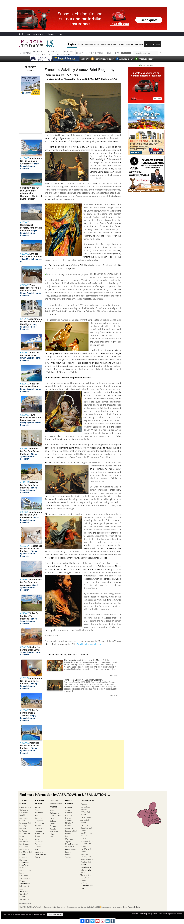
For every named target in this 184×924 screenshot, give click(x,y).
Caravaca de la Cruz (55, 816)
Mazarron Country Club (85, 855)
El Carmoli (23, 812)
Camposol (39, 820)
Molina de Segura (69, 840)
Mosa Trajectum (71, 844)
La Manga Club (25, 823)
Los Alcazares (24, 841)
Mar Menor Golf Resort (26, 853)
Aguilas (38, 807)
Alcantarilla (69, 812)
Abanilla (68, 807)
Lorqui (67, 836)
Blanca (68, 818)
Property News (96, 53)
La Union (23, 839)
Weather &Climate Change (39, 52)
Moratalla (54, 831)
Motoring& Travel (68, 52)
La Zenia (83, 883)
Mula (52, 834)
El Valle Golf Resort (70, 824)
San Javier (139, 44)
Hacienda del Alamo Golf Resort (40, 833)
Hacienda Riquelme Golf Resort (71, 831)
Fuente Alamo (40, 828)
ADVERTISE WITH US (40, 34)
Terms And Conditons (138, 914)
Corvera (68, 820)
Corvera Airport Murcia (74, 907)
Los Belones (24, 844)
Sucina (67, 857)
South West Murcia (40, 802)
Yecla (52, 837)
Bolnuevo (38, 818)
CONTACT (28, 34)
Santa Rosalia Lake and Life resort (24, 886)
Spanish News (113, 53)
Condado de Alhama (39, 824)
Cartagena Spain (50, 907)
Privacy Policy (152, 914)
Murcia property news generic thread (114, 907)
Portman (22, 868)
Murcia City (70, 847)
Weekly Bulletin (134, 907)
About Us (166, 914)
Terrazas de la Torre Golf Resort (24, 894)
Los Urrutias (24, 849)
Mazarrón (129, 44)
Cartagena (23, 810)
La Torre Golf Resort (24, 834)
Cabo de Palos (25, 807)
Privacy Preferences (55, 914)
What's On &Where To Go (54, 52)
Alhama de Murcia (92, 44)
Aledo (37, 810)
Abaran (68, 810)
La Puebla (23, 831)
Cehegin (53, 821)
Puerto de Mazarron (39, 845)
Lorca (110, 44)
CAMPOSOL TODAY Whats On (30, 907)
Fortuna (53, 826)
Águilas (81, 44)
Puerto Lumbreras (39, 850)
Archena (68, 815)
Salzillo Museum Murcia (89, 644)
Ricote (67, 854)
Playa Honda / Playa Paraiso (24, 863)
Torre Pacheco (25, 899)
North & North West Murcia (56, 803)
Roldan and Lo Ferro (25, 871)
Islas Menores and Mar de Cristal (24, 818)
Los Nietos (23, 847)
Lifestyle (80, 53)
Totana (37, 857)
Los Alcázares (118, 44)
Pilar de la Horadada (23, 858)
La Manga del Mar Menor (24, 827)
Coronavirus (61, 907)
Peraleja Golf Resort (70, 850)
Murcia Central (69, 802)
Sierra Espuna (40, 854)
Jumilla (103, 44)
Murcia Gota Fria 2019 (92, 907)
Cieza (52, 823)
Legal (160, 914)
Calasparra (54, 813)
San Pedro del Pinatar (24, 879)
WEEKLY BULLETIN (55, 34)
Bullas (52, 810)
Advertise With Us (176, 914)
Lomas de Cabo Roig (86, 886)
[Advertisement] (83, 764)
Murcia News (25, 53)
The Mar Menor (23, 802)
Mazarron (39, 841)
